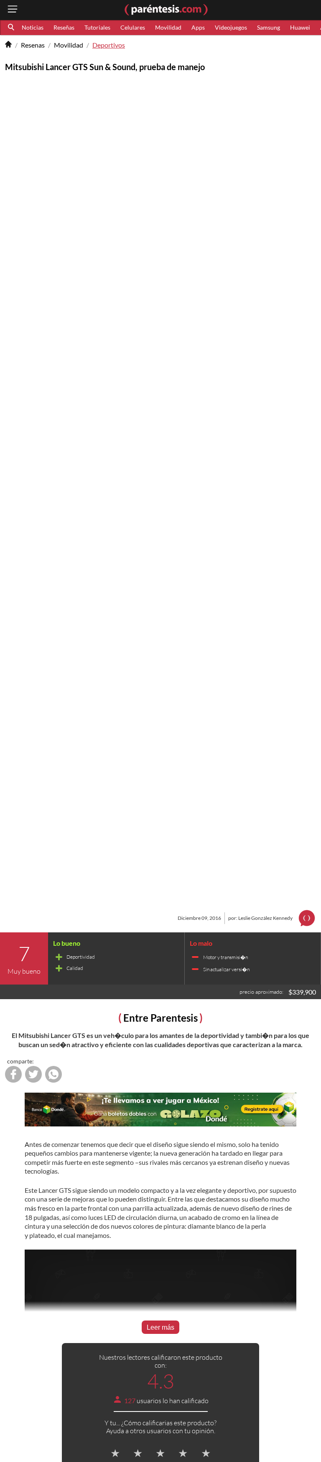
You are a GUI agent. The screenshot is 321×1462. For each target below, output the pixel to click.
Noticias (32, 27)
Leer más (160, 1327)
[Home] (8, 45)
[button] (12, 28)
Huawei (300, 27)
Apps (198, 27)
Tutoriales (97, 27)
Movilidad (168, 27)
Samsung (268, 27)
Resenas (33, 45)
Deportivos (108, 45)
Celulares (132, 27)
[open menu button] (12, 9)
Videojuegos (231, 27)
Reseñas (64, 27)
